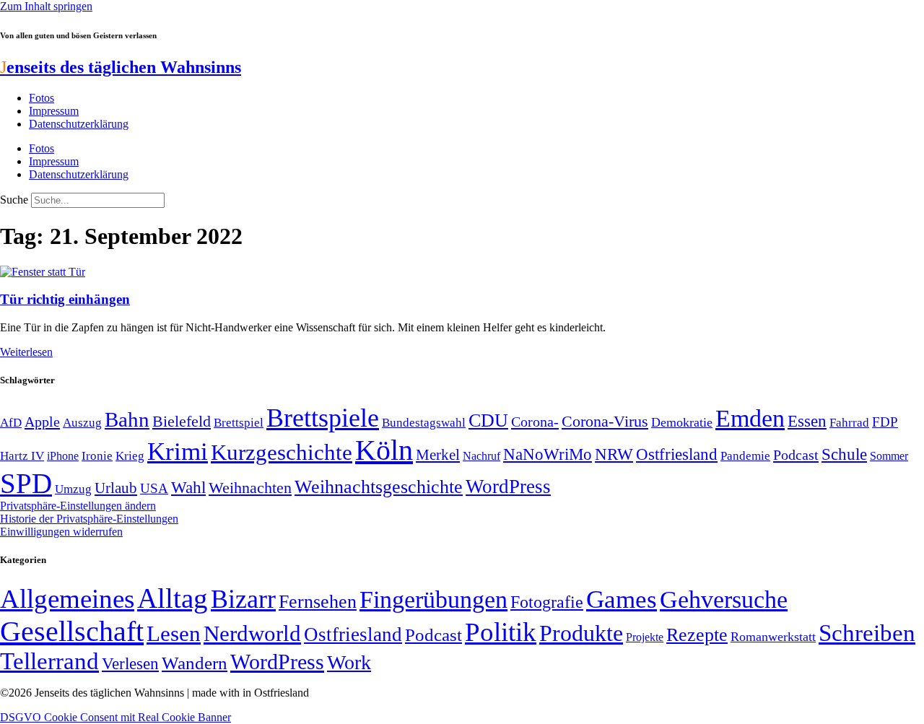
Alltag (172, 598)
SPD (26, 483)
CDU (488, 420)
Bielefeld (181, 421)
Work (349, 662)
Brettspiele (322, 418)
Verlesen (130, 663)
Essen (807, 421)
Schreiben (867, 633)
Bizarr (243, 599)
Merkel (438, 455)
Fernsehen (318, 601)
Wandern (194, 663)
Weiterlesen (26, 352)
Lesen (174, 633)
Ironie (97, 456)
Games (621, 599)
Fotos (41, 98)
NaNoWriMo (547, 454)
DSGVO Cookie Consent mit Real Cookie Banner (115, 717)
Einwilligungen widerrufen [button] (61, 531)
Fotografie (546, 602)
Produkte (581, 633)
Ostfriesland (677, 454)
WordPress (508, 486)
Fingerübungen (433, 599)
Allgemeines (67, 599)
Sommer (889, 456)
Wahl (188, 487)
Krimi (177, 451)
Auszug (82, 422)
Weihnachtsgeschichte (379, 486)
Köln (384, 450)
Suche (14, 199)
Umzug (73, 489)
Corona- (535, 421)
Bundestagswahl (424, 422)
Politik (500, 632)
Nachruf (481, 456)
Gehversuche (724, 599)
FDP (885, 421)
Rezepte (697, 634)
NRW (614, 454)
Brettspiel (238, 422)
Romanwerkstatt (773, 636)
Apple (42, 421)
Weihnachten (250, 488)
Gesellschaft (72, 631)
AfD (11, 422)
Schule (844, 454)
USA (154, 488)
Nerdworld (252, 633)
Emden (750, 418)
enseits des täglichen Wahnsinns (120, 67)
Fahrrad (849, 422)
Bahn (127, 419)
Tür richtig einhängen (65, 299)
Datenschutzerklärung (78, 124)
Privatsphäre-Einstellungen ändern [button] (78, 506)
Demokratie (681, 422)
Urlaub (116, 488)
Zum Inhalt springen (46, 6)
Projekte (644, 637)
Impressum (54, 111)
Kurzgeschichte (281, 452)
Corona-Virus (605, 421)
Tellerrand (49, 661)
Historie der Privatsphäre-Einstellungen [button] (89, 519)
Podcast (796, 455)
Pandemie (745, 456)
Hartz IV (22, 455)
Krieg (130, 455)
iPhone (63, 456)
